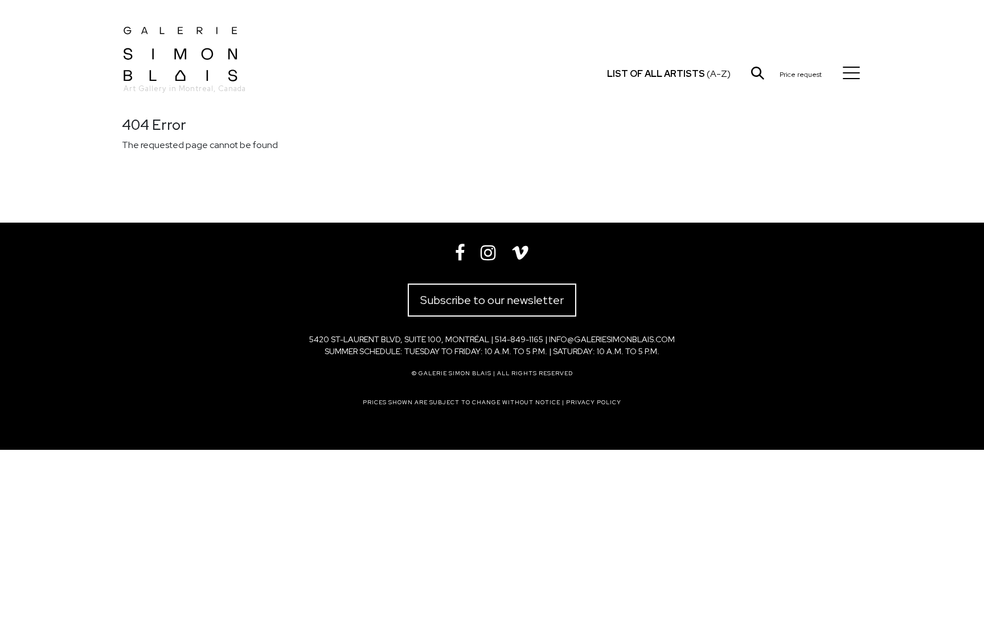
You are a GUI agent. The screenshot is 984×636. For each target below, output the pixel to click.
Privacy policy (593, 402)
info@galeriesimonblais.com (612, 339)
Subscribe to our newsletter (492, 300)
